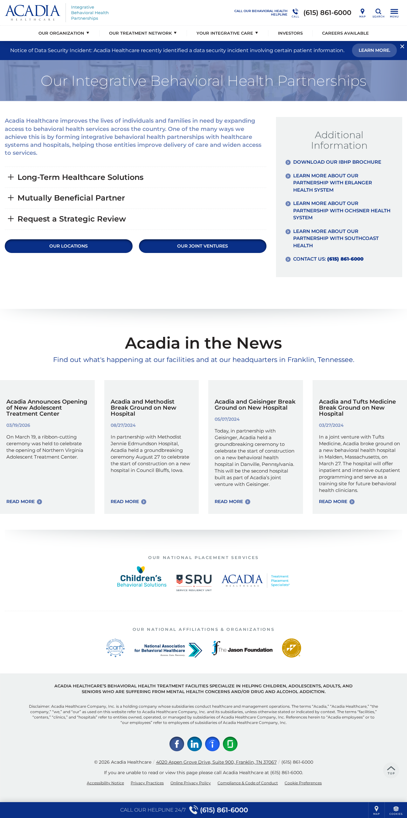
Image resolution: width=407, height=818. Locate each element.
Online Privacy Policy (190, 783)
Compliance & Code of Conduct (247, 783)
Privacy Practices (147, 783)
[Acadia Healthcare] (100, 12)
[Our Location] (362, 12)
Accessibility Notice (105, 783)
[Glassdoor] (230, 744)
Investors (290, 33)
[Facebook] (176, 744)
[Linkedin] (194, 744)
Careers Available (345, 33)
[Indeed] (212, 744)
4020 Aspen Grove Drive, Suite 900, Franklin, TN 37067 (216, 762)
